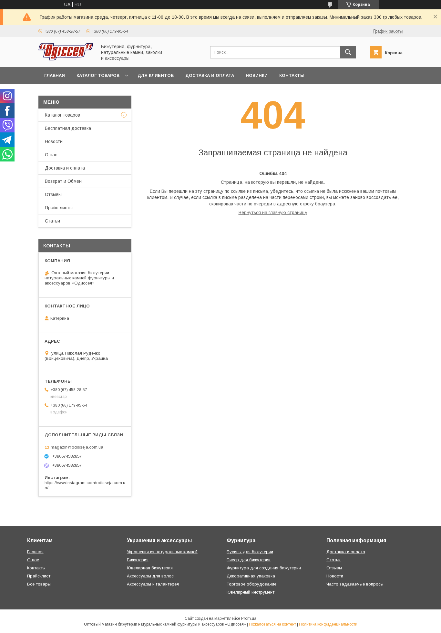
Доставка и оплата (209, 75)
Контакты (291, 75)
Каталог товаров (98, 75)
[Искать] (348, 52)
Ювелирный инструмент (250, 592)
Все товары (39, 584)
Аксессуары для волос (150, 576)
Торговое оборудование (251, 584)
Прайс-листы (59, 207)
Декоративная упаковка (251, 576)
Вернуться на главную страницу (273, 212)
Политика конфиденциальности (328, 624)
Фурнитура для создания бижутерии (264, 568)
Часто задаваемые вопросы (355, 584)
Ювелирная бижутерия (150, 568)
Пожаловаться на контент (272, 624)
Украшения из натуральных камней (162, 551)
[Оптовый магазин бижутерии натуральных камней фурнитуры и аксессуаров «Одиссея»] (65, 58)
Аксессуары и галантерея (153, 584)
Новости (54, 141)
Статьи (52, 220)
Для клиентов (156, 75)
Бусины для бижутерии (250, 551)
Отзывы (53, 194)
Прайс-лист (38, 576)
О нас (51, 154)
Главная (54, 75)
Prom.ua (248, 618)
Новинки (257, 75)
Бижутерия (138, 559)
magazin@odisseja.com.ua (77, 447)
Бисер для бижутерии (249, 559)
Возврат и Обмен (63, 181)
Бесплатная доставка (68, 128)
